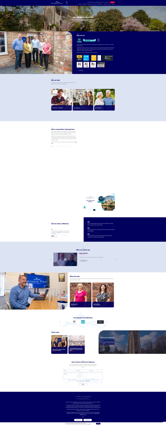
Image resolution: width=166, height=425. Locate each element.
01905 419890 (90, 2)
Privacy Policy (112, 346)
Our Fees (112, 2)
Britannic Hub (107, 2)
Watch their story (83, 260)
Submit (104, 349)
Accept (98, 423)
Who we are (81, 70)
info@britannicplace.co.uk (99, 2)
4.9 (79, 39)
